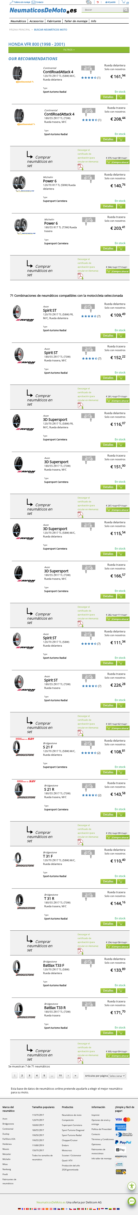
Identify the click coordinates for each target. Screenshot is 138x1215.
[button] (132, 1185)
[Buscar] (126, 10)
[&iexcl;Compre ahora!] (121, 97)
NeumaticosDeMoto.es (51, 1202)
